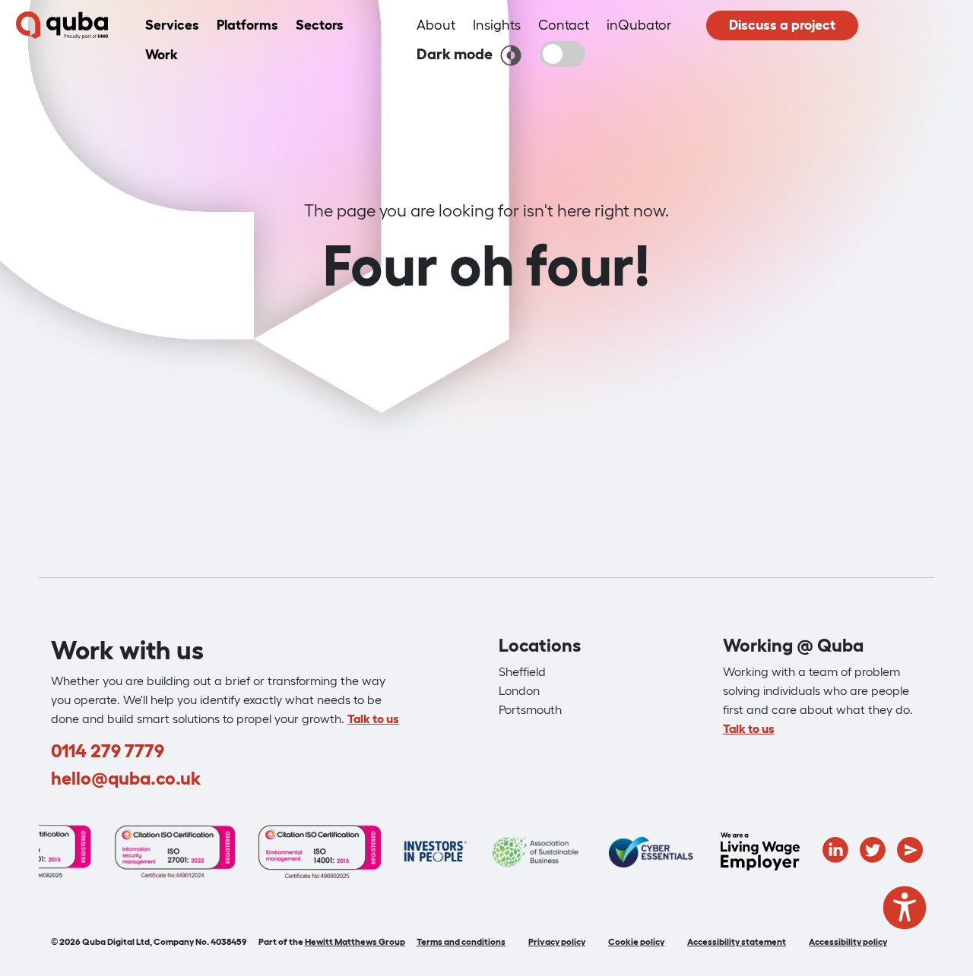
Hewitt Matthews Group (355, 941)
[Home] (62, 26)
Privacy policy (556, 941)
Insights (497, 25)
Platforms (247, 25)
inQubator (639, 25)
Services (172, 25)
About (436, 25)
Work (161, 54)
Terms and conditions (461, 941)
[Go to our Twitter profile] (873, 848)
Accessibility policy (848, 941)
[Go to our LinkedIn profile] (835, 848)
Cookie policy (636, 941)
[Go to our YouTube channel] (910, 848)
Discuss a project (782, 25)
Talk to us (373, 718)
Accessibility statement (736, 941)
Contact (563, 25)
